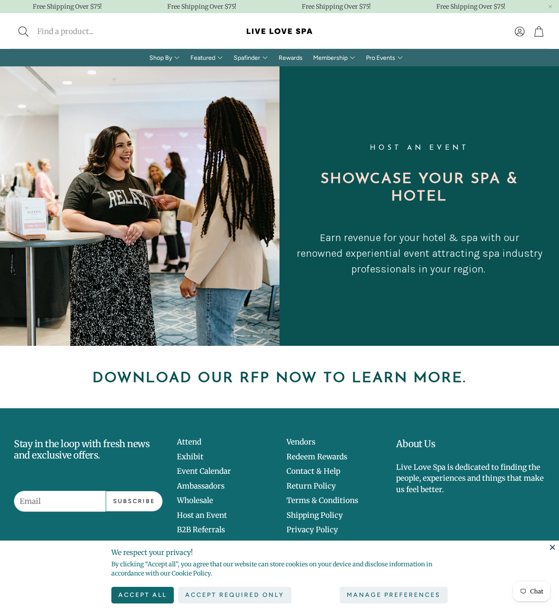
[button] (81, 31)
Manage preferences (394, 595)
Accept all (142, 595)
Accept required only (234, 595)
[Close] (552, 547)
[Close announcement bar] (550, 6)
